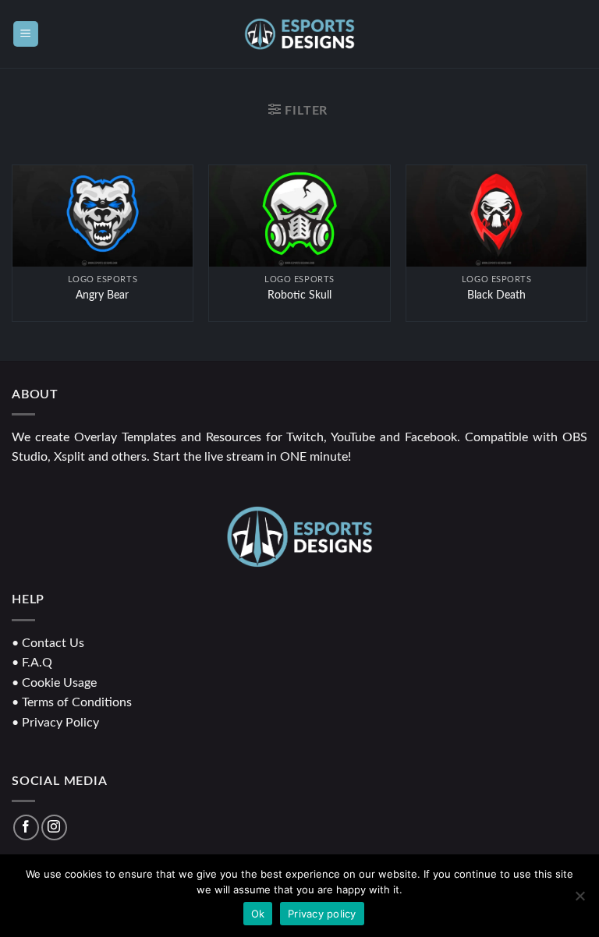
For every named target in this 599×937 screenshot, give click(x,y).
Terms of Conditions (77, 702)
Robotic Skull (299, 295)
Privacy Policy (60, 722)
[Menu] (26, 34)
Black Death (496, 295)
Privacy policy (322, 913)
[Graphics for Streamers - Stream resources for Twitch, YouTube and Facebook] (300, 34)
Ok (258, 913)
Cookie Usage (59, 683)
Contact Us (53, 643)
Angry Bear (102, 295)
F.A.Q (37, 662)
